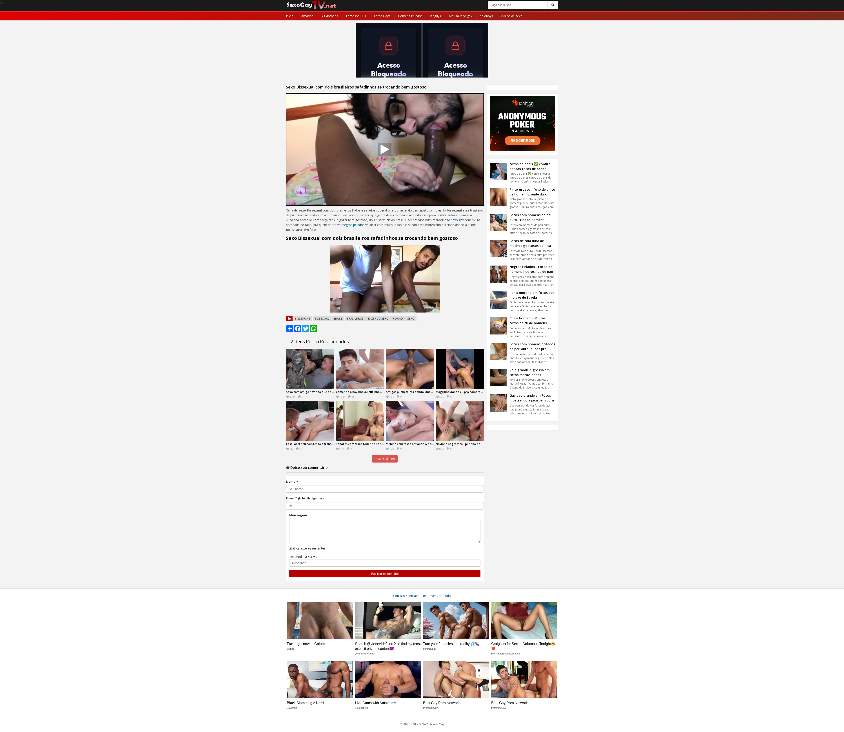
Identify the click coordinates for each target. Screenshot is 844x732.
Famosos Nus (356, 16)
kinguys (435, 16)
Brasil (337, 318)
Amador (307, 16)
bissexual (322, 318)
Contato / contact (405, 596)
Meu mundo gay (460, 16)
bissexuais (302, 318)
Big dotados (329, 16)
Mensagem (298, 515)
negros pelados (353, 225)
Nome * (292, 481)
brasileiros (355, 318)
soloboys (486, 16)
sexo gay (457, 220)
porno (398, 318)
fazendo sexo (378, 318)
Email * (305, 498)
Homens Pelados (410, 16)
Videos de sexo (511, 16)
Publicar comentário (385, 573)
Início (289, 16)
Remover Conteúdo (437, 596)
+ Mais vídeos (385, 459)
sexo (411, 318)
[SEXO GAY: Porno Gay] (311, 8)
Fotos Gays (382, 16)
